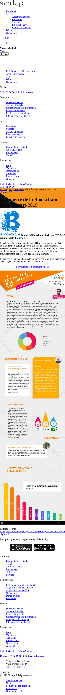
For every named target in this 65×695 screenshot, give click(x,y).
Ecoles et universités (15, 110)
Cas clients (11, 173)
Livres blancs (12, 176)
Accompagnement (20, 16)
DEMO (5, 38)
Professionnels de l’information (21, 108)
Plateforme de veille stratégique (21, 71)
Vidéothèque (12, 168)
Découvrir (11, 30)
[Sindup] (11, 6)
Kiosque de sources (21, 27)
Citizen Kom (38, 261)
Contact (4, 656)
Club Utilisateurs (14, 150)
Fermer (4, 54)
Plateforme (11, 11)
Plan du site (11, 688)
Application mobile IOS (17, 590)
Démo (9, 79)
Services (10, 14)
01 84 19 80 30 (7, 92)
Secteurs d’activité (14, 105)
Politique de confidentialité (18, 685)
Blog (8, 165)
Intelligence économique (17, 113)
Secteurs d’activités (15, 611)
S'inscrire (5, 672)
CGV (8, 683)
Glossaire (10, 179)
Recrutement (12, 152)
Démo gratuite (13, 595)
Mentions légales (14, 680)
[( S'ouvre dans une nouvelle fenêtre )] (20, 551)
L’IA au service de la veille (19, 116)
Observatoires (12, 171)
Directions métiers (14, 102)
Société (9, 155)
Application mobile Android (19, 587)
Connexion (11, 33)
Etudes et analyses (20, 25)
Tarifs (8, 76)
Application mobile (15, 74)
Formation (17, 19)
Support (16, 22)
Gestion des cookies (15, 691)
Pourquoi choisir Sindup (17, 147)
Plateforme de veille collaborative (22, 585)
